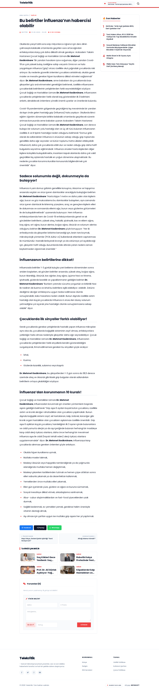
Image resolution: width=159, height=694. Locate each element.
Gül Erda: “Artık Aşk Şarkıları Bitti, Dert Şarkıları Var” (120, 27)
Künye (84, 662)
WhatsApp (55, 528)
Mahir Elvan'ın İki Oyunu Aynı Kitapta (119, 57)
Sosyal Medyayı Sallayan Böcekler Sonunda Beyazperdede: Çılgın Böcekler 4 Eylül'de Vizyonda (121, 47)
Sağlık (34, 15)
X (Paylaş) (40, 528)
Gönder (84, 625)
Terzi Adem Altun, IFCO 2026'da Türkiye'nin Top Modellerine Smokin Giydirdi (121, 36)
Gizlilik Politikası (119, 662)
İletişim (85, 666)
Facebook (27, 528)
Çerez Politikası (119, 670)
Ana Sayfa (24, 15)
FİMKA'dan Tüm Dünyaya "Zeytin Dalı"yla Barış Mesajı (120, 65)
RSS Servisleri (87, 670)
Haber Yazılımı (115, 685)
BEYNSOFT (135, 685)
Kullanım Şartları (119, 666)
